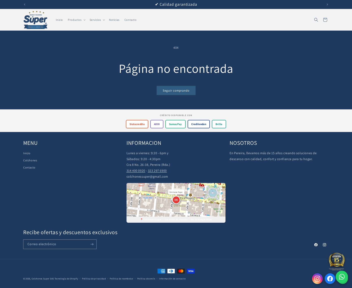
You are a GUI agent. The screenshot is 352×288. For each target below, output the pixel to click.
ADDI (157, 124)
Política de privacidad (94, 278)
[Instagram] (317, 278)
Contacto (29, 167)
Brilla (219, 124)
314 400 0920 (135, 170)
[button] (76, 20)
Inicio (27, 153)
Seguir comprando (176, 90)
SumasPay (175, 124)
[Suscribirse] (91, 244)
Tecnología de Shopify (66, 278)
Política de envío (146, 278)
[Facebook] (330, 278)
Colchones (30, 160)
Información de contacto (172, 278)
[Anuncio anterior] (24, 4)
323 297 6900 (157, 170)
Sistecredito (137, 124)
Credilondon (198, 124)
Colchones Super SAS (43, 278)
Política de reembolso (121, 278)
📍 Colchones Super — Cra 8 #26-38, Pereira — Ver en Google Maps (176, 219)
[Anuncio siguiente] (327, 4)
